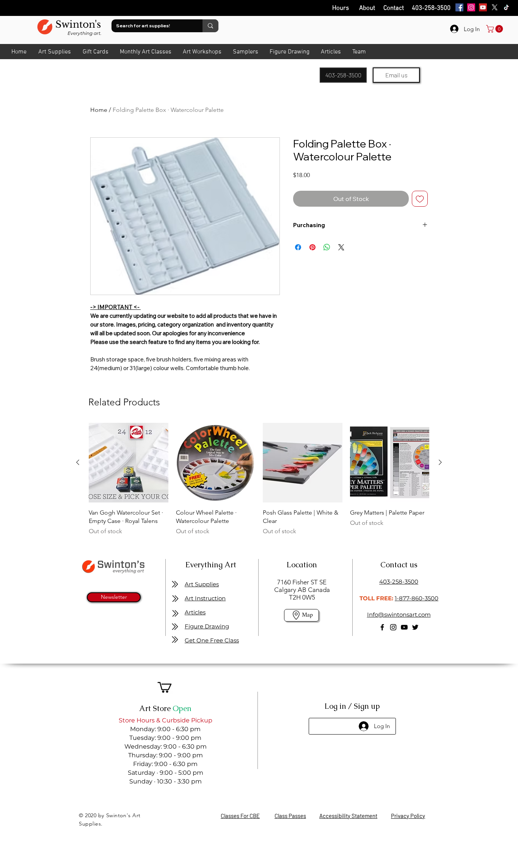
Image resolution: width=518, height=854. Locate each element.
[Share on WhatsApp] (326, 247)
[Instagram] (471, 7)
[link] (495, 29)
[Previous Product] (77, 462)
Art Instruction (205, 598)
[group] (259, 483)
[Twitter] (415, 627)
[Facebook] (459, 7)
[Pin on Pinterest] (312, 247)
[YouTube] (483, 7)
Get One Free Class (212, 640)
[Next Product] (440, 462)
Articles (195, 612)
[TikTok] (506, 7)
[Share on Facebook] (298, 247)
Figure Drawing (207, 626)
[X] (495, 7)
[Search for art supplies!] (210, 25)
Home (98, 109)
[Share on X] (341, 247)
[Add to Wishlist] (420, 199)
